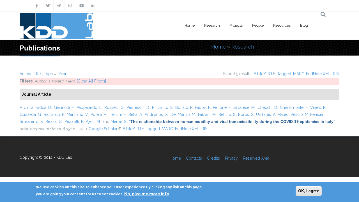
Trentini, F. (117, 114)
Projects (236, 25)
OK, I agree (308, 191)
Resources (282, 25)
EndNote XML (318, 74)
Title (37, 74)
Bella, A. (135, 114)
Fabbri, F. (203, 107)
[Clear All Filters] (91, 81)
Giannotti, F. (64, 107)
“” (232, 121)
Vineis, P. (318, 107)
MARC (298, 74)
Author (26, 74)
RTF (271, 74)
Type (48, 74)
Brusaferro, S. (31, 121)
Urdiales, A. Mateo (272, 114)
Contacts (194, 158)
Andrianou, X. (157, 114)
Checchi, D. (267, 107)
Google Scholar (105, 129)
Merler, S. (119, 121)
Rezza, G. (54, 121)
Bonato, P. (184, 107)
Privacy (231, 158)
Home (190, 25)
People (258, 25)
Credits (213, 158)
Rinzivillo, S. (162, 107)
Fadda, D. (43, 107)
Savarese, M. (244, 107)
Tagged (284, 74)
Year (62, 74)
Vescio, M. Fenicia (307, 114)
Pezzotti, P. (74, 121)
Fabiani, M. (207, 114)
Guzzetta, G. (31, 114)
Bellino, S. (227, 114)
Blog (304, 25)
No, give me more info (146, 194)
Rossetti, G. (114, 107)
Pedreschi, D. (138, 107)
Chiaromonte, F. (294, 107)
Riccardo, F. (54, 114)
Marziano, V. (78, 114)
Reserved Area (256, 158)
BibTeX (260, 74)
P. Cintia (26, 107)
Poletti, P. (99, 114)
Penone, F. (222, 107)
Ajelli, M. (93, 121)
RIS (336, 74)
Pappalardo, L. (89, 107)
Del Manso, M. (183, 114)
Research (212, 25)
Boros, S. (246, 114)
